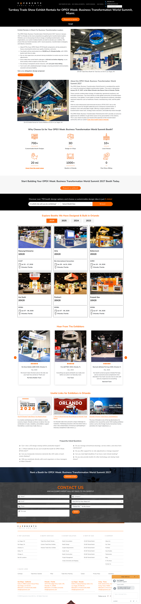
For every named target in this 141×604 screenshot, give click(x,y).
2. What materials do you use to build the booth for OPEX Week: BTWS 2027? (41, 450)
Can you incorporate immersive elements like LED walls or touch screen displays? (41, 455)
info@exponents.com (112, 4)
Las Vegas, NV (21, 541)
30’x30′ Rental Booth (89, 557)
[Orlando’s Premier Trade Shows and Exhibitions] (106, 406)
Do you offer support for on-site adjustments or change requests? (97, 451)
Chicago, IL (20, 554)
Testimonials (108, 554)
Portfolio (107, 547)
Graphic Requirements (68, 547)
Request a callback (70, 188)
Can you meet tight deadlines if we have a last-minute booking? (96, 454)
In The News (108, 561)
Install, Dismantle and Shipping (70, 561)
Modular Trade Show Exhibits (48, 547)
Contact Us (108, 564)
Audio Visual (65, 551)
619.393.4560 (31, 588)
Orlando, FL (21, 547)
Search (103, 204)
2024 (76, 220)
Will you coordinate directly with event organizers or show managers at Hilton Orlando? (43, 460)
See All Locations (22, 557)
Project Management (67, 557)
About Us (107, 541)
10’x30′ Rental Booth (89, 544)
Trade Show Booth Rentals (48, 541)
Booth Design (65, 544)
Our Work (100, 4)
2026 (51, 220)
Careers (83, 573)
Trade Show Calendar (36, 573)
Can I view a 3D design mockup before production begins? (40, 446)
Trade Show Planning (67, 573)
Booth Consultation (67, 541)
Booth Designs (90, 4)
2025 (64, 220)
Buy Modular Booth (78, 4)
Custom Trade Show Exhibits (48, 544)
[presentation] (15, 357)
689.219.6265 (58, 588)
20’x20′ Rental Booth (89, 547)
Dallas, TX (20, 551)
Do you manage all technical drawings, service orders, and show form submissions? (97, 447)
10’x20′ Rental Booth (89, 541)
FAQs (51, 573)
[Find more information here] (125, 589)
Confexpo (20, 573)
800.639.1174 (110, 1)
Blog (106, 557)
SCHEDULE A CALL (25, 75)
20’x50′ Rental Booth (89, 554)
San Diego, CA (21, 544)
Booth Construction (67, 554)
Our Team (107, 544)
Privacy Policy (96, 573)
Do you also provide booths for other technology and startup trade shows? (96, 458)
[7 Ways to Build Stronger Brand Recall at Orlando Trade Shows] (70, 406)
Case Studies (108, 551)
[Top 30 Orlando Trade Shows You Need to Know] (35, 406)
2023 (88, 220)
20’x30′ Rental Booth (89, 551)
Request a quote (70, 19)
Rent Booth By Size (64, 4)
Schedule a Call (70, 477)
